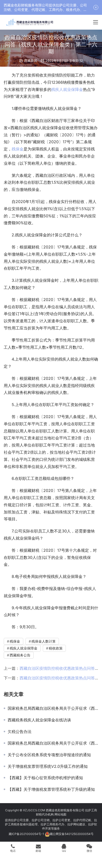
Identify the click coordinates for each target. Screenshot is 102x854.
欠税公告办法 (19, 731)
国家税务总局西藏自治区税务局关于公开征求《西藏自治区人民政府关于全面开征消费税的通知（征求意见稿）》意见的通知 (53, 743)
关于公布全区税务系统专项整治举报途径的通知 (49, 754)
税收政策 (56, 648)
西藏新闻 (30, 60)
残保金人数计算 (43, 641)
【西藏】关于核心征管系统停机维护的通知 (45, 777)
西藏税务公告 (20, 655)
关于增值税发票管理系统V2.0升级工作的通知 (48, 766)
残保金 (18, 148)
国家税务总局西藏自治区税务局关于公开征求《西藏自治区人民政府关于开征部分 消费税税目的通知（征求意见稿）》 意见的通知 (53, 708)
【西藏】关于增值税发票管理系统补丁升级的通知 (51, 789)
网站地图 (60, 814)
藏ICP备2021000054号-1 (27, 834)
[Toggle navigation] (95, 22)
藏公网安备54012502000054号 (72, 834)
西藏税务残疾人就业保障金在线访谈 (39, 720)
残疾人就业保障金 (67, 89)
